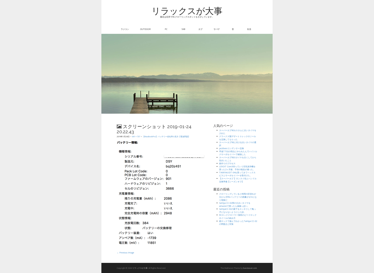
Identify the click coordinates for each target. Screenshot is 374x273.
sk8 (183, 29)
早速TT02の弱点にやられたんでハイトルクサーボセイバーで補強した (238, 153)
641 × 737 (136, 136)
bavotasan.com (250, 268)
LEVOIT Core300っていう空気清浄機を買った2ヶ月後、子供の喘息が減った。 (237, 168)
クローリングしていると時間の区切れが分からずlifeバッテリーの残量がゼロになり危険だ (238, 196)
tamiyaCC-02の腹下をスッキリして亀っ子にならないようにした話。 (237, 210)
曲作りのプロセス (227, 163)
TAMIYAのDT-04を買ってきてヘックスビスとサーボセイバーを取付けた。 (237, 174)
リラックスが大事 (187, 11)
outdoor (145, 29)
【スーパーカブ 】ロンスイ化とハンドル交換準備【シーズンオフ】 (238, 180)
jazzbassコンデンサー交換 (231, 148)
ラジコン (125, 29)
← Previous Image (125, 252)
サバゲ (217, 29)
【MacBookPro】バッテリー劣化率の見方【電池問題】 (166, 136)
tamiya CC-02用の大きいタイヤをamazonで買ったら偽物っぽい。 (234, 204)
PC (166, 29)
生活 (249, 29)
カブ (200, 29)
